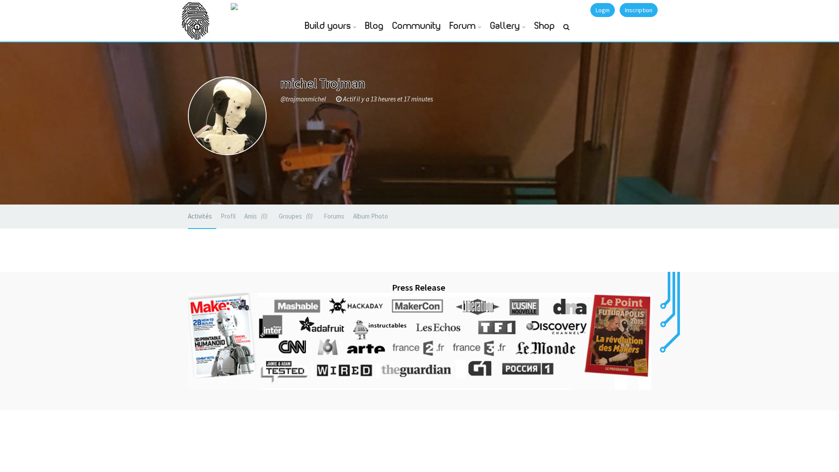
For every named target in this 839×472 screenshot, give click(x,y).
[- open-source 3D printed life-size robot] (266, 6)
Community (416, 26)
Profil (228, 216)
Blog (374, 26)
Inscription (638, 10)
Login (603, 10)
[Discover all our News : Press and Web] (419, 341)
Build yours (328, 26)
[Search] (566, 31)
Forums (334, 216)
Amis (255, 216)
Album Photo (370, 216)
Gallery (505, 26)
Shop (544, 26)
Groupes (295, 216)
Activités (200, 216)
